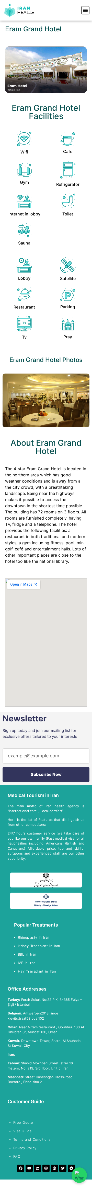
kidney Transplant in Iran (39, 946)
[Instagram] (46, 1168)
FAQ (16, 1156)
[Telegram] (71, 1168)
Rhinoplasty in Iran (34, 937)
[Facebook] (20, 1168)
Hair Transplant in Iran (37, 971)
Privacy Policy (24, 1148)
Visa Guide (22, 1131)
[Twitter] (62, 1168)
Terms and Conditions (32, 1139)
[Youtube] (29, 1168)
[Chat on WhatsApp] (79, 1175)
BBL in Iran (28, 954)
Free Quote (23, 1122)
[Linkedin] (37, 1168)
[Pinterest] (54, 1168)
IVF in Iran (27, 963)
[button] (85, 10)
